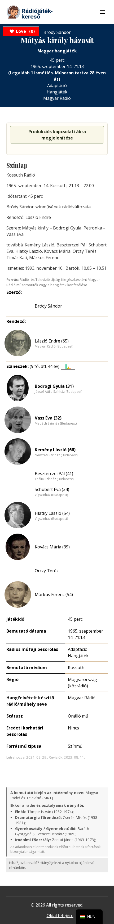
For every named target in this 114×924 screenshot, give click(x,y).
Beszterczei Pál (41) (54, 473)
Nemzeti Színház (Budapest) (56, 455)
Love (24, 31)
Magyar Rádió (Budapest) (54, 346)
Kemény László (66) (55, 450)
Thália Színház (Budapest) (54, 479)
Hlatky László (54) (52, 513)
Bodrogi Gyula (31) (54, 386)
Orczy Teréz (47, 571)
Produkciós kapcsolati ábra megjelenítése (57, 135)
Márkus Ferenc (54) (54, 594)
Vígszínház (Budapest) (51, 495)
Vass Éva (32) (48, 418)
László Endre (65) (52, 341)
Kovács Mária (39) (52, 547)
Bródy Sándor (48, 306)
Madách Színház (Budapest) (56, 423)
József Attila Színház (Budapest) (58, 392)
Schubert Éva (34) (52, 489)
